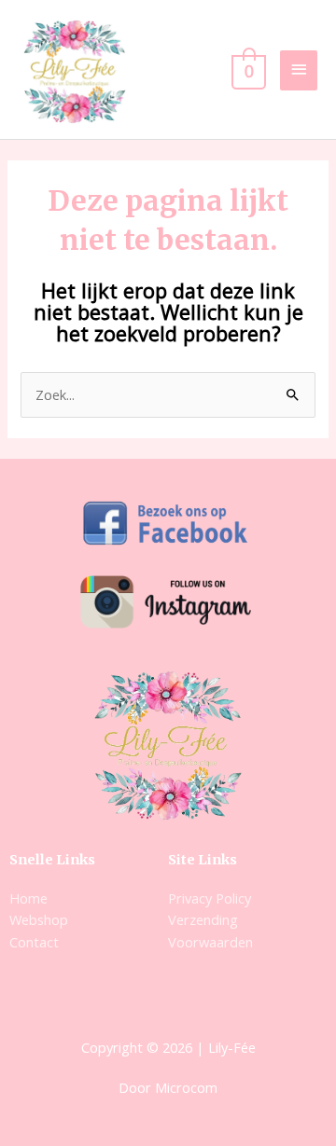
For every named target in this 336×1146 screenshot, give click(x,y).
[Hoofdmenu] (298, 70)
